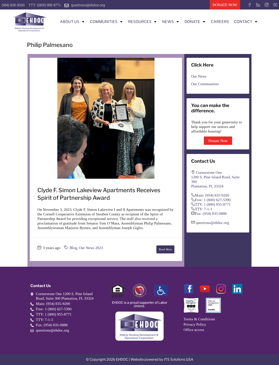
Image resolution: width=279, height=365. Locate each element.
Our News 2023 (91, 248)
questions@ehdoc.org (88, 5)
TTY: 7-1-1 (203, 209)
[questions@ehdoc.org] (66, 5)
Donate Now (218, 141)
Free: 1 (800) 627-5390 (213, 200)
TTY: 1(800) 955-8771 (44, 5)
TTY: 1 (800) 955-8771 (213, 204)
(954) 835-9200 (13, 5)
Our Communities (205, 84)
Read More (165, 249)
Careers (220, 21)
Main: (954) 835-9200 (212, 195)
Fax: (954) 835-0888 (211, 213)
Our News (198, 76)
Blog (73, 248)
